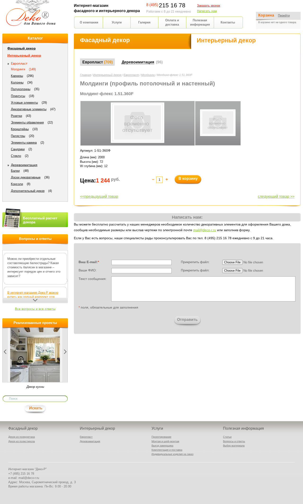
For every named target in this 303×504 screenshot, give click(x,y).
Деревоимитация (24, 165)
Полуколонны (20, 89)
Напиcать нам (207, 11)
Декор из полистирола (21, 441)
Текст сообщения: (93, 278)
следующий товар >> (276, 197)
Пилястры (18, 136)
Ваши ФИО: (88, 270)
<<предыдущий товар (99, 197)
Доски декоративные (25, 177)
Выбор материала (234, 445)
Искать (35, 408)
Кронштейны (20, 129)
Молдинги (148, 75)
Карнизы (17, 76)
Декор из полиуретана (21, 436)
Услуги (117, 22)
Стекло (16, 156)
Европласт (131, 75)
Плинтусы (18, 96)
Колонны (17, 82)
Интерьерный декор (107, 75)
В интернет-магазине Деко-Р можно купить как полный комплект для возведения (32, 297)
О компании (89, 22)
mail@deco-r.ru (204, 230)
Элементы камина (24, 142)
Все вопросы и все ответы (35, 309)
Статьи (227, 436)
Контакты (228, 22)
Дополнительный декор (28, 191)
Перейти (284, 15)
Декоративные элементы (28, 109)
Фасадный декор (21, 48)
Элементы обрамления (27, 122)
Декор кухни (35, 387)
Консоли (17, 184)
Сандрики (18, 149)
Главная (85, 75)
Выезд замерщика (162, 445)
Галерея (144, 22)
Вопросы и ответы (234, 441)
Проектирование (161, 436)
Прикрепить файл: (195, 262)
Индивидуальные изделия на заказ (172, 454)
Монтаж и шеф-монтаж (165, 441)
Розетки (16, 116)
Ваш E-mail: (89, 262)
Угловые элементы (24, 102)
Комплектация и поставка (167, 449)
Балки (15, 170)
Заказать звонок (208, 5)
